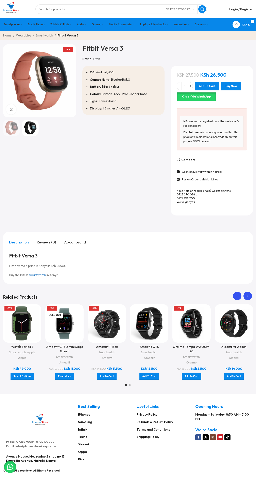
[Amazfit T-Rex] (107, 323)
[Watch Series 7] (22, 323)
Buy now (231, 86)
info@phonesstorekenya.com (35, 446)
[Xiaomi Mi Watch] (234, 323)
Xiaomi (234, 358)
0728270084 (25, 442)
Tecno (82, 437)
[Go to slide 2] (130, 385)
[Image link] (40, 418)
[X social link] (206, 437)
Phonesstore (23, 470)
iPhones (84, 414)
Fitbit (96, 59)
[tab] (19, 242)
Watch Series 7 (22, 347)
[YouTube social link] (220, 437)
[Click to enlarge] (11, 109)
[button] (237, 296)
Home (7, 35)
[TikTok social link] (227, 437)
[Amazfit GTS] (149, 323)
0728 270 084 (186, 194)
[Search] (202, 9)
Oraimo (191, 362)
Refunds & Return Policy (155, 422)
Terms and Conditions (153, 429)
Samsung (85, 422)
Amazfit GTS (149, 347)
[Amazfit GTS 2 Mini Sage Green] (64, 323)
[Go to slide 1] (126, 385)
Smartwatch (44, 35)
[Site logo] (11, 9)
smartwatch (37, 275)
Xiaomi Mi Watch (233, 347)
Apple (31, 352)
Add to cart (207, 86)
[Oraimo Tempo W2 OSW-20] (191, 323)
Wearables (23, 35)
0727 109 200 (186, 198)
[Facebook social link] (198, 437)
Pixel (81, 459)
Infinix (82, 429)
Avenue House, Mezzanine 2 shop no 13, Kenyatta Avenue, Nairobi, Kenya (35, 458)
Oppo (82, 452)
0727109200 (45, 442)
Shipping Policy (148, 437)
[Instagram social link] (213, 437)
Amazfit (64, 362)
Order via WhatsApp (196, 96)
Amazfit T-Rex (107, 347)
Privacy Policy (147, 414)
